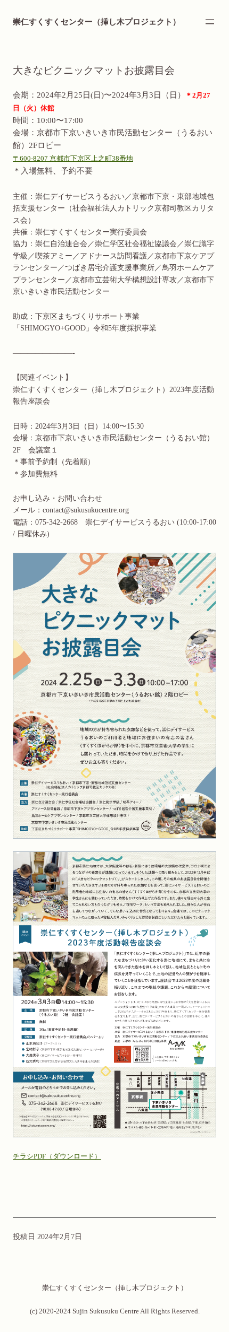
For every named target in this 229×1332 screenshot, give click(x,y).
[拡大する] (202, 566)
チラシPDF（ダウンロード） (57, 1156)
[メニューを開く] (209, 21)
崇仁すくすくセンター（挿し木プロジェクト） (97, 21)
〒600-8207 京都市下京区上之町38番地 (73, 158)
